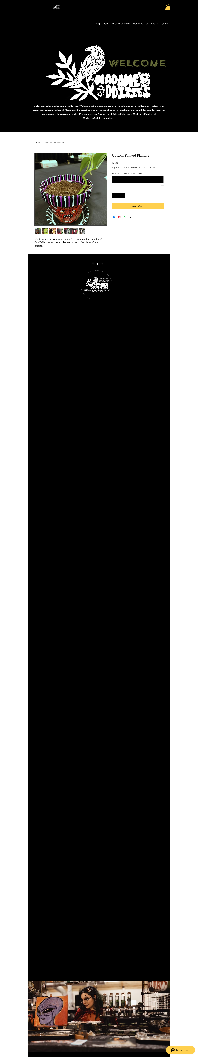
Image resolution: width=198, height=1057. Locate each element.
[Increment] (123, 198)
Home (37, 142)
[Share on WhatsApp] (125, 220)
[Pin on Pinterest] (119, 220)
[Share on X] (130, 220)
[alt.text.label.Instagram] (93, 263)
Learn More (134, 170)
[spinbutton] (118, 198)
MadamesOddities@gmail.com (99, 118)
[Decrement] (114, 198)
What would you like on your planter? (128, 176)
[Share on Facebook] (114, 220)
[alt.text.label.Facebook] (97, 263)
